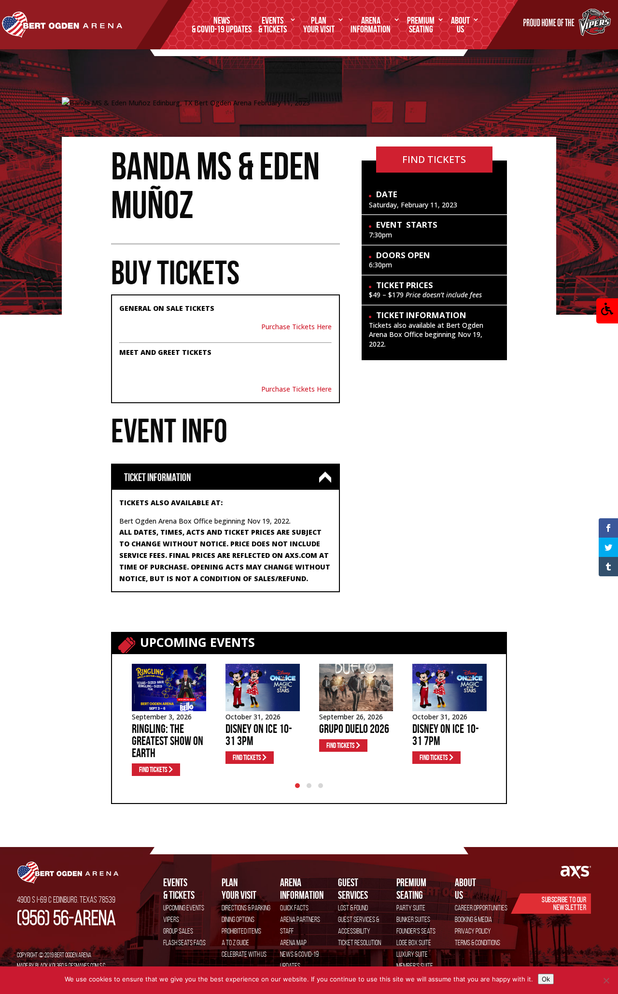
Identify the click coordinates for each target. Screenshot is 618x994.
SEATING (421, 25)
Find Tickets (434, 159)
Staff (287, 931)
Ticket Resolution (359, 942)
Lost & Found (353, 908)
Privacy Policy (473, 931)
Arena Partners (300, 919)
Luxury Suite (412, 954)
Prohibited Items (241, 931)
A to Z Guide (235, 942)
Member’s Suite (414, 966)
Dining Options (238, 919)
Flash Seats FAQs (184, 942)
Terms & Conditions (477, 942)
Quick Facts (294, 908)
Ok (546, 979)
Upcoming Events (183, 908)
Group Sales (178, 931)
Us (465, 889)
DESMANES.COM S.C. (87, 965)
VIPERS (171, 919)
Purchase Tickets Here (296, 326)
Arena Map (293, 942)
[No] (606, 980)
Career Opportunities (481, 908)
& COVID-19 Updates (222, 25)
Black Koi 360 (49, 965)
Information (301, 889)
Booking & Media (473, 919)
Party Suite (410, 908)
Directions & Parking (246, 908)
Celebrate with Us (244, 954)
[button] (607, 310)
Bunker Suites (413, 919)
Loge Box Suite (413, 942)
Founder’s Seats (415, 931)
